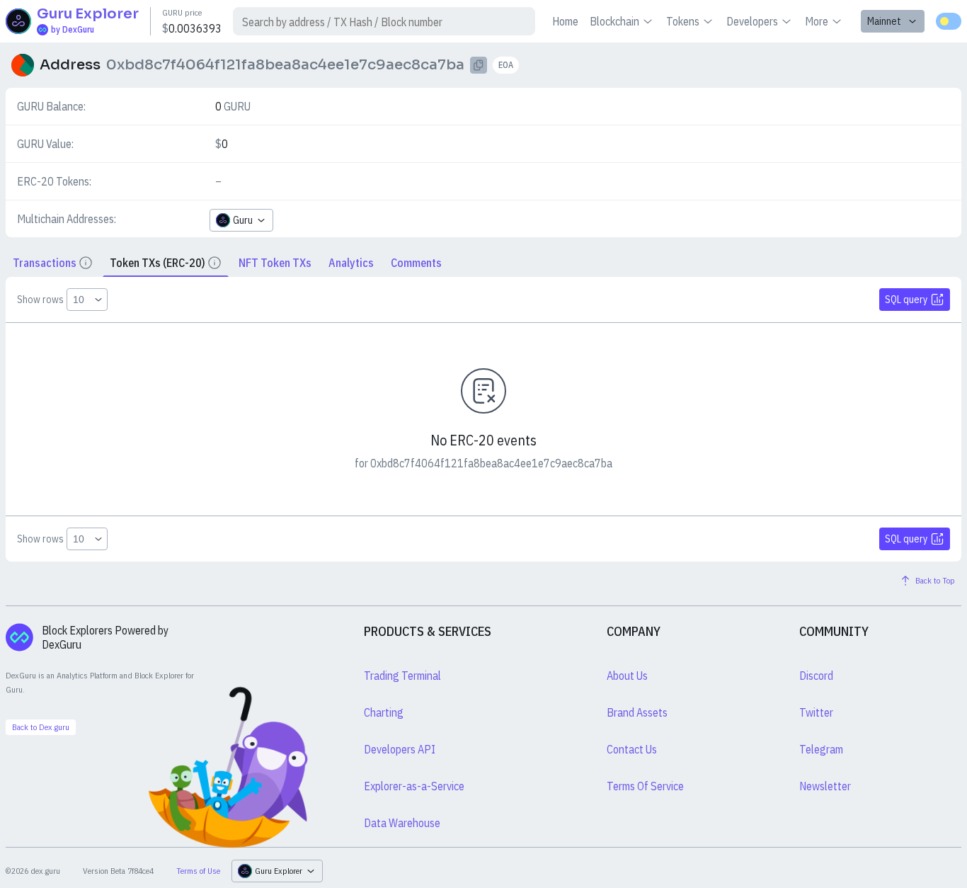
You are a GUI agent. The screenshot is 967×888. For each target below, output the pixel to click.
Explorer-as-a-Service (414, 786)
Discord (816, 675)
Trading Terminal (402, 675)
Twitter (816, 712)
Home (565, 21)
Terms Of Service (645, 786)
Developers (752, 21)
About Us (627, 675)
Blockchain (614, 21)
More (816, 21)
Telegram (821, 749)
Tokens (682, 21)
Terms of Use (198, 870)
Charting (384, 712)
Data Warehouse (402, 823)
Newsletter (825, 786)
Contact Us (632, 749)
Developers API (399, 749)
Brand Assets (637, 712)
